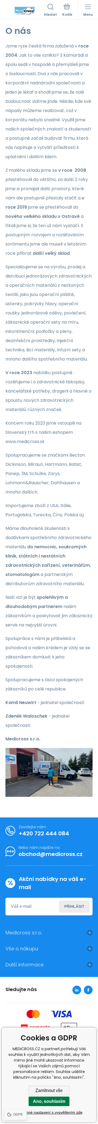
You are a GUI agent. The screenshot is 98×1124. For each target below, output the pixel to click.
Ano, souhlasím (49, 1101)
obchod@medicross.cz (50, 854)
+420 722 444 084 (44, 833)
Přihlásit (74, 906)
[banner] (24, 10)
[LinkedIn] (76, 990)
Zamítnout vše (49, 1090)
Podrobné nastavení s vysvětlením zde (49, 1112)
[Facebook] (88, 990)
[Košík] (67, 10)
